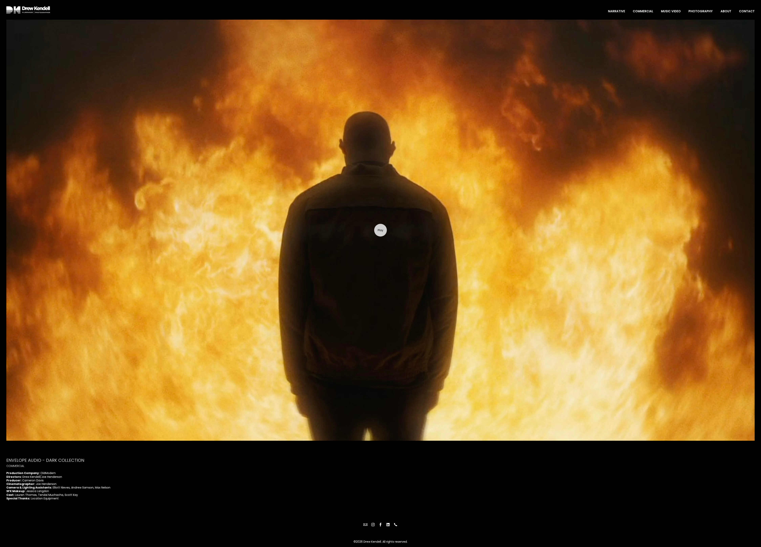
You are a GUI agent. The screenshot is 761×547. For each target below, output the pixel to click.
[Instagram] (373, 524)
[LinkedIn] (388, 524)
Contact (747, 11)
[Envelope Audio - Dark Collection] (380, 230)
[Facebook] (380, 524)
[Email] (365, 524)
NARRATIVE (616, 11)
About (726, 11)
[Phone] (395, 524)
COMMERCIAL (643, 11)
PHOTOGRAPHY (700, 11)
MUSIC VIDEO (671, 11)
